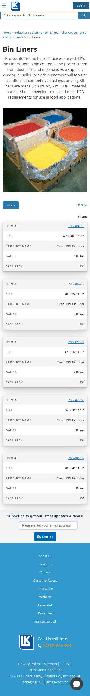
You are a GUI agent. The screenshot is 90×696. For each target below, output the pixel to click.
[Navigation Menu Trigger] (4, 6)
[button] (76, 683)
